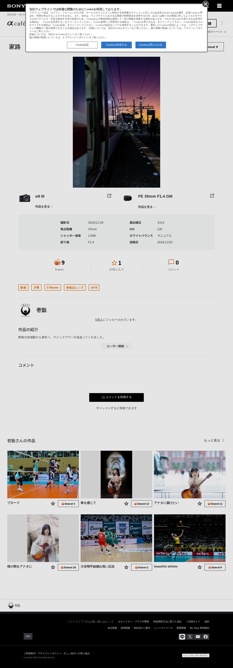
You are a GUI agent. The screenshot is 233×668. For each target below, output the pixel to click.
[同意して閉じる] (205, 4)
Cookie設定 (82, 44)
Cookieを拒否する (116, 44)
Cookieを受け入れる (150, 44)
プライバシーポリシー (76, 37)
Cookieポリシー (66, 34)
